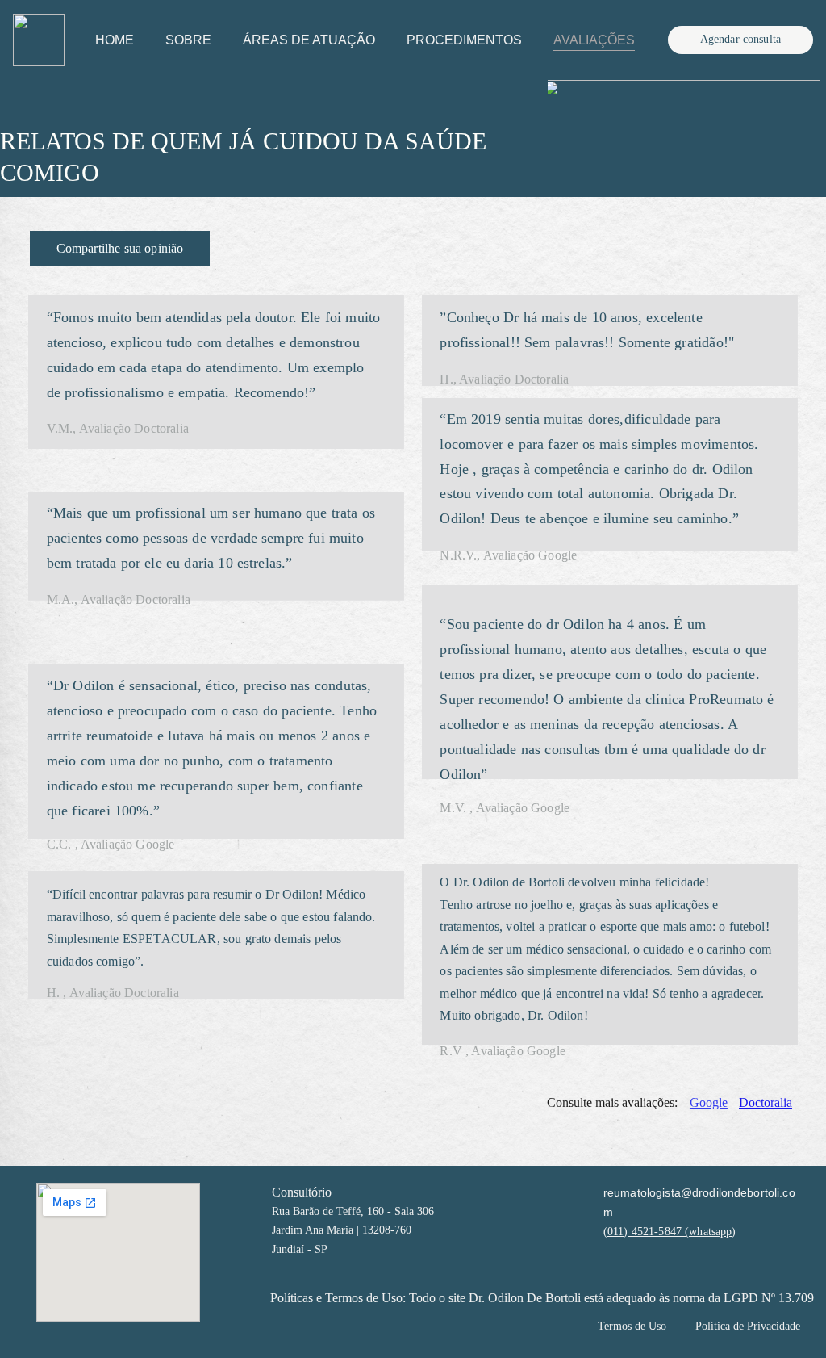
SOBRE (188, 40)
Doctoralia (765, 1102)
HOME (114, 40)
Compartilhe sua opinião (120, 248)
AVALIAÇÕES (594, 40)
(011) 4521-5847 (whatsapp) (669, 1232)
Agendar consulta (740, 39)
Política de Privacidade (747, 1326)
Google (709, 1102)
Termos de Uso (632, 1326)
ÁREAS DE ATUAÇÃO (309, 40)
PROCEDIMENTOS (464, 40)
